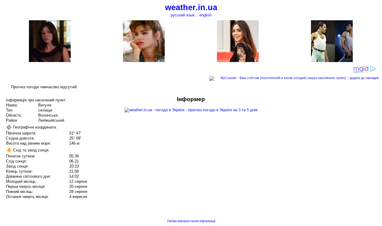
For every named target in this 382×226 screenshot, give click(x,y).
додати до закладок (364, 78)
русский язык (183, 15)
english (205, 15)
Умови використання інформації (191, 221)
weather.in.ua (191, 7)
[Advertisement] (322, 137)
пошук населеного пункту (326, 78)
